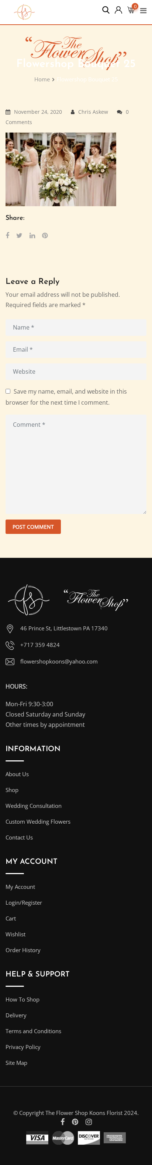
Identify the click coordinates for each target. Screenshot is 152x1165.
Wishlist (15, 934)
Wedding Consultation (34, 805)
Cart (11, 918)
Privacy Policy (23, 1046)
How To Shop (22, 999)
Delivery (16, 1015)
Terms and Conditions (33, 1031)
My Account (20, 886)
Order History (23, 950)
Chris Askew (93, 111)
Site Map (16, 1062)
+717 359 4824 (40, 644)
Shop (12, 789)
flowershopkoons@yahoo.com (59, 661)
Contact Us (19, 837)
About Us (17, 774)
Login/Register (24, 902)
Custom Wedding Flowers (38, 821)
